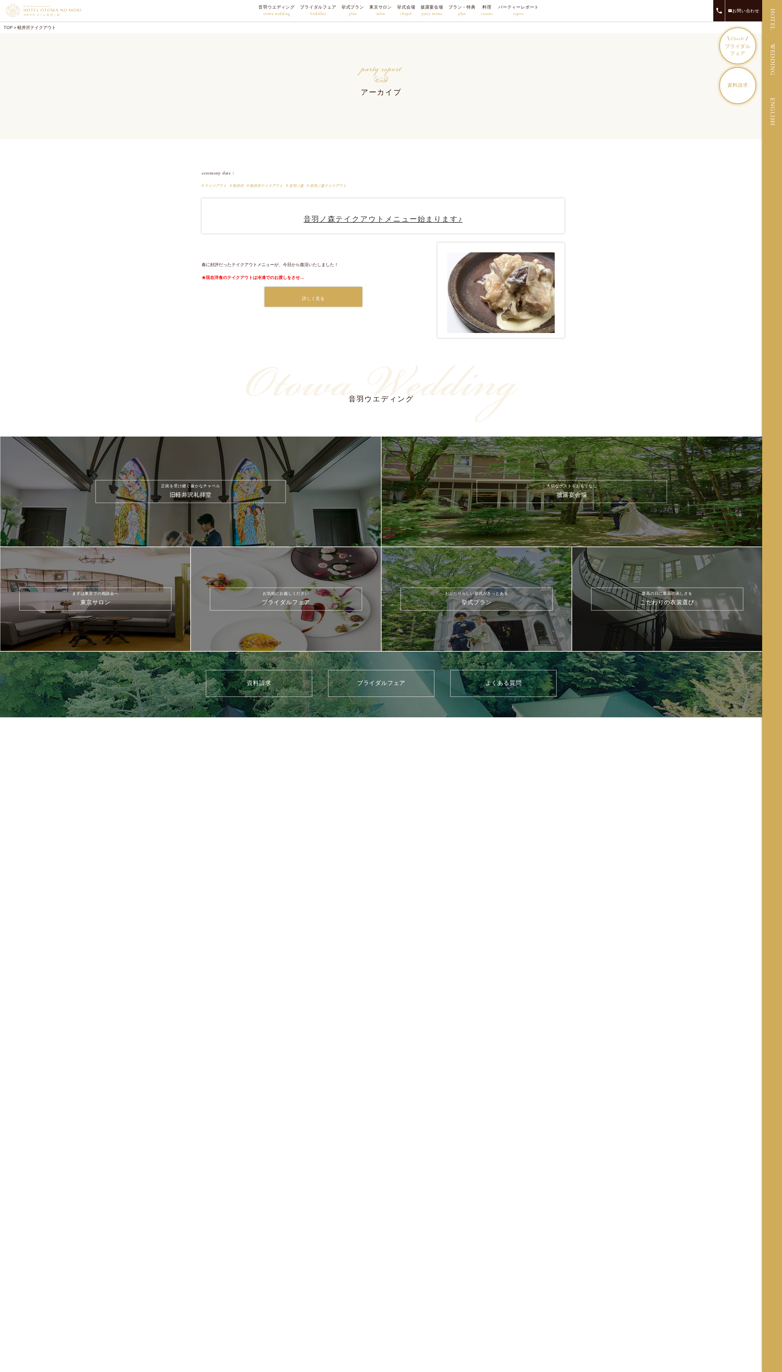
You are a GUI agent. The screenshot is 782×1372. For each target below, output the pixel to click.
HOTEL (772, 20)
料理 (487, 10)
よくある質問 (503, 683)
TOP (8, 27)
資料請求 (737, 85)
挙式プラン (353, 10)
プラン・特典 (462, 10)
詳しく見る (313, 299)
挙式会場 (406, 10)
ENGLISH (772, 112)
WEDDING (772, 60)
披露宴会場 (432, 10)
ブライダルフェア (318, 10)
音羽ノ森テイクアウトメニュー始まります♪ (383, 219)
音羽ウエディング (276, 10)
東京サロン (380, 10)
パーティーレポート (518, 10)
